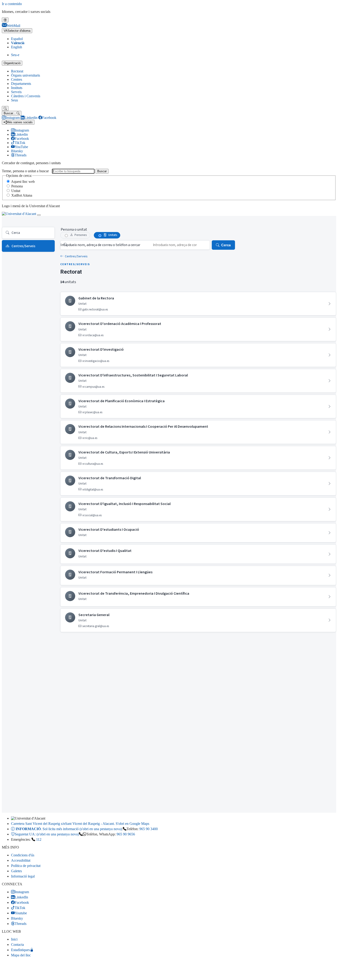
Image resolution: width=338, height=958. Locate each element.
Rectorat (17, 71)
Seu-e (15, 55)
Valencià (17, 43)
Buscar (102, 171)
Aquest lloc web (23, 182)
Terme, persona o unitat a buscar (25, 171)
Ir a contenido (12, 4)
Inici (14, 939)
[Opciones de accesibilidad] (5, 19)
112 (38, 839)
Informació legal (23, 876)
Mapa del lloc (21, 955)
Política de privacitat (25, 866)
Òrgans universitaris (25, 75)
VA (17, 30)
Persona (17, 186)
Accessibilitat (20, 860)
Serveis (16, 92)
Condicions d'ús (22, 855)
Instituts (16, 88)
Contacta (17, 945)
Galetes (16, 871)
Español (17, 39)
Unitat (15, 191)
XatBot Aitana (21, 195)
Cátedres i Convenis (25, 96)
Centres (16, 79)
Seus (14, 100)
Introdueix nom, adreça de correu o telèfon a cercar (100, 244)
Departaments (21, 84)
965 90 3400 (148, 829)
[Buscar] (5, 108)
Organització (12, 63)
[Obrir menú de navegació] (39, 215)
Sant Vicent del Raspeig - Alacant (80, 824)
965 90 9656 (126, 834)
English (16, 47)
